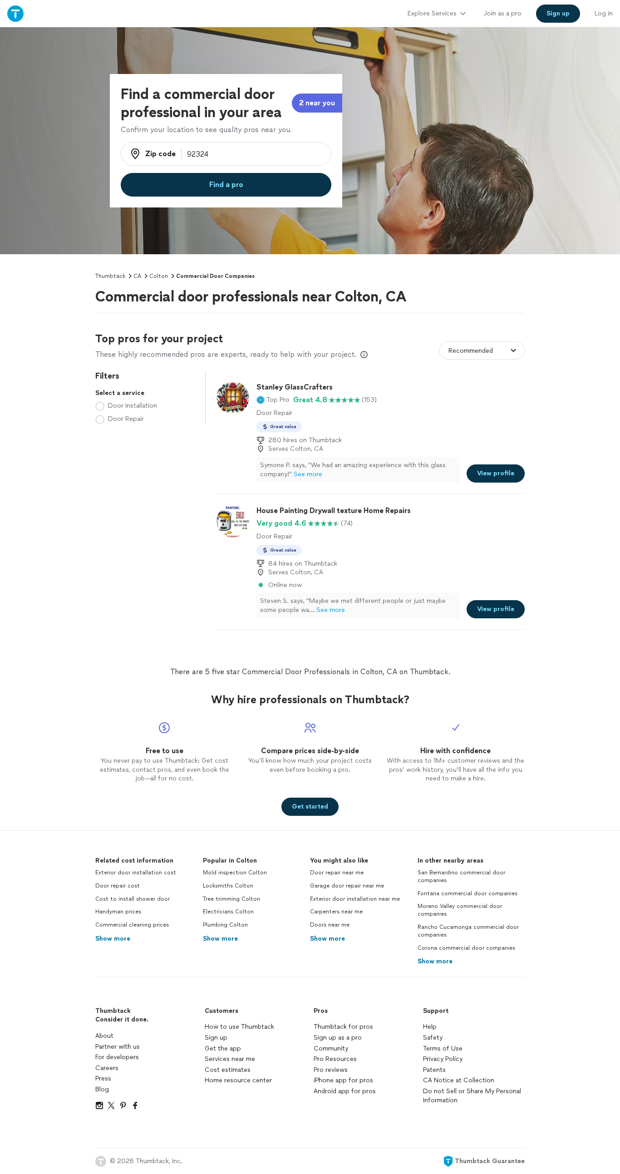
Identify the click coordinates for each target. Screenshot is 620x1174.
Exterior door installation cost (135, 872)
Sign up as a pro (338, 1037)
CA (137, 276)
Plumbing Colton (225, 925)
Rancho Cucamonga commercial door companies (468, 931)
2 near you (317, 103)
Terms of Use (443, 1048)
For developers (117, 1057)
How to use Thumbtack (239, 1027)
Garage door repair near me (347, 886)
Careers (106, 1068)
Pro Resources (335, 1059)
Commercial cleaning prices (132, 925)
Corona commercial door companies (466, 948)
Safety (433, 1037)
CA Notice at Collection (458, 1080)
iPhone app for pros (343, 1080)
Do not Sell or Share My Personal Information (472, 1095)
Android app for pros (345, 1091)
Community (331, 1048)
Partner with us (117, 1047)
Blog (102, 1089)
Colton (158, 276)
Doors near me (329, 925)
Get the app (223, 1048)
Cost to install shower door (132, 899)
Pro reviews (331, 1070)
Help (430, 1027)
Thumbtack (110, 276)
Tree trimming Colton (231, 899)
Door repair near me (337, 872)
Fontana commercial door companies (467, 893)
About (104, 1036)
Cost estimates (228, 1070)
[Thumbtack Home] (15, 13)
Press (103, 1078)
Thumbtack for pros (343, 1027)
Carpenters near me (336, 911)
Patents (434, 1070)
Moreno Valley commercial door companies (460, 910)
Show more (112, 938)
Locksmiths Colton (228, 886)
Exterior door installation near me (355, 899)
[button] (273, 400)
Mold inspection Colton (235, 872)
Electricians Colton (228, 911)
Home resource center (238, 1080)
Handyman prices (118, 911)
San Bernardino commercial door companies (461, 876)
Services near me (230, 1059)
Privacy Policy (443, 1059)
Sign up (216, 1037)
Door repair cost (117, 886)
